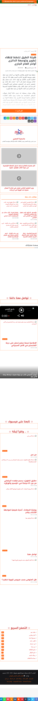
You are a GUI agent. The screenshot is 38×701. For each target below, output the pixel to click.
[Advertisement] (19, 27)
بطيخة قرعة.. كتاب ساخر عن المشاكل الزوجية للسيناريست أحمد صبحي (10, 214)
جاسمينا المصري (30, 67)
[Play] (21, 310)
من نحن (34, 454)
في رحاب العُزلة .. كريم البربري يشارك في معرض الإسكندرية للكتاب (11, 235)
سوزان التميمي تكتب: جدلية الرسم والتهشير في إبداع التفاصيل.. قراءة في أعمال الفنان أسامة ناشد (20, 375)
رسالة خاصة (32, 655)
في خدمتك (33, 644)
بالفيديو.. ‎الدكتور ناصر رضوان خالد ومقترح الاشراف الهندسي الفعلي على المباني (28, 215)
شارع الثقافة (32, 649)
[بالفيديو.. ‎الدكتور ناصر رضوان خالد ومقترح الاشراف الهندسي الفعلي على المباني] (28, 206)
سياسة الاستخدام (27, 681)
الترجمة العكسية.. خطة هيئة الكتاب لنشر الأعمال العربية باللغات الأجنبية (29, 235)
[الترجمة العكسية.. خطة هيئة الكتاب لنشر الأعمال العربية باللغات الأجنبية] (28, 227)
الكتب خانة (33, 641)
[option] (19, 368)
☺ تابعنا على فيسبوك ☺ (19, 421)
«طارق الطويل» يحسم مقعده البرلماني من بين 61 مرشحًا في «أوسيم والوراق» (20, 482)
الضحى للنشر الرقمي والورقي (16, 675)
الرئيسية (33, 51)
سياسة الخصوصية (17, 681)
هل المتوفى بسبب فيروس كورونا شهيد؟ (19, 579)
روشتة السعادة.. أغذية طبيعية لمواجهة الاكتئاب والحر (20, 511)
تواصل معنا (32, 554)
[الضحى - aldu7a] (32, 5)
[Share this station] (18, 315)
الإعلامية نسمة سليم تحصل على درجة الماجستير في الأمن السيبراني (21, 344)
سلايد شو (33, 632)
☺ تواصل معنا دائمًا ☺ (19, 298)
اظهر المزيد (19, 110)
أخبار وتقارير (27, 51)
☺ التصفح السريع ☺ (19, 628)
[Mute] (22, 315)
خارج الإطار (33, 652)
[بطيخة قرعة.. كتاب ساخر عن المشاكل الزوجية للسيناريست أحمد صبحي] (9, 206)
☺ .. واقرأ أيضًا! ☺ (19, 431)
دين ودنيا (33, 646)
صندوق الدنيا (32, 638)
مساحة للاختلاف (31, 658)
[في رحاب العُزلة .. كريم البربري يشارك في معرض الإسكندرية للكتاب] (9, 227)
